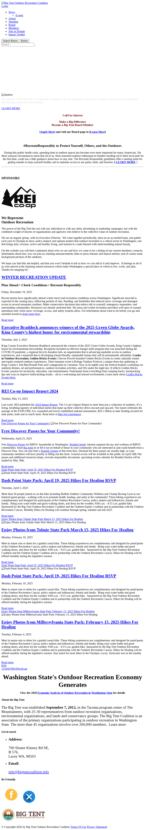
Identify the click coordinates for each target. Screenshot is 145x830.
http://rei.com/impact (69, 414)
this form (28, 447)
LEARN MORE (10, 108)
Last (24, 668)
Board (11, 24)
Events (19, 15)
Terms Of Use (78, 826)
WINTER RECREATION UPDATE (33, 277)
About (12, 18)
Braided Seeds (78, 444)
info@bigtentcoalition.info (28, 772)
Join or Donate (16, 31)
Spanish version (49, 450)
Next (19, 668)
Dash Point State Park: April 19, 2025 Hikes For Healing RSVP (37, 469)
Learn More (97, 131)
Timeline (13, 21)
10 (15, 668)
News (11, 12)
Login (4, 6)
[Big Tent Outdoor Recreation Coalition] (24, 2)
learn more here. (31, 313)
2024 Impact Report (46, 404)
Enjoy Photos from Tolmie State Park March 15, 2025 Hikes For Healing (42, 519)
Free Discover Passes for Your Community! (25, 423)
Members (13, 28)
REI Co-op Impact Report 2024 (29, 391)
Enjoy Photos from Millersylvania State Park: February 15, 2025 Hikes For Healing (48, 611)
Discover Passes (16, 444)
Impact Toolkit (16, 34)
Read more (7, 319)
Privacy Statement (97, 826)
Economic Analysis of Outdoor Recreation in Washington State (74, 692)
